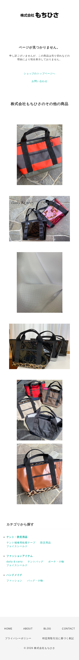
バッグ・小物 (35, 580)
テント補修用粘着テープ (20, 542)
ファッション (14, 580)
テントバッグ (35, 561)
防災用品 (45, 542)
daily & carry (14, 561)
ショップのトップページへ (39, 73)
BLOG (47, 628)
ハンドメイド (14, 575)
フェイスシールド (17, 546)
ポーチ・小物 (56, 561)
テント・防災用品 (17, 537)
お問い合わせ (39, 81)
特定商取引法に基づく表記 (58, 638)
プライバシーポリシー (18, 638)
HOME (8, 628)
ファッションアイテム (19, 556)
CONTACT (68, 628)
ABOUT (28, 628)
